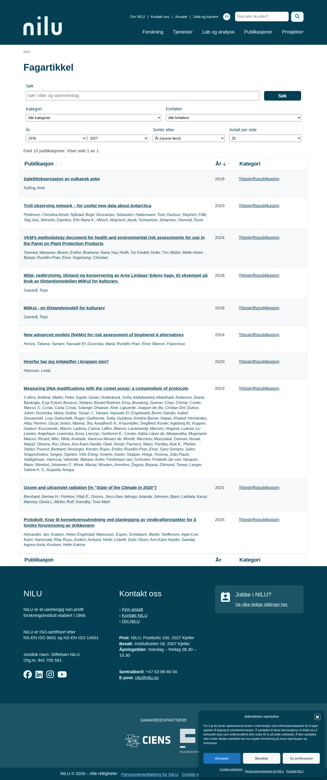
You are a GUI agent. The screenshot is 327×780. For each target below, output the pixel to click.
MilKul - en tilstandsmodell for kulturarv (64, 308)
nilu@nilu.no (147, 677)
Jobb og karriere (205, 17)
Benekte (261, 758)
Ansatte (181, 17)
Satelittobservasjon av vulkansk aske (62, 178)
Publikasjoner (258, 31)
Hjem (26, 51)
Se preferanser (301, 758)
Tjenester (183, 31)
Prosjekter (293, 31)
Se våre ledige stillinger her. (261, 604)
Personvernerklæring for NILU (264, 771)
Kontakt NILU (295, 771)
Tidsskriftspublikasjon (259, 178)
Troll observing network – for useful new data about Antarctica (87, 205)
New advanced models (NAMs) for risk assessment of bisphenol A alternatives (104, 334)
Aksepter (222, 758)
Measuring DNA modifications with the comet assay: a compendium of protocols (106, 388)
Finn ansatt (132, 609)
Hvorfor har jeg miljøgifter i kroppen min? (66, 361)
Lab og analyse (218, 31)
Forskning (152, 31)
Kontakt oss (160, 17)
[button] (317, 716)
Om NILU (137, 17)
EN (227, 16)
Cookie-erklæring (231, 769)
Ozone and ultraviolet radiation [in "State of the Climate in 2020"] (90, 487)
